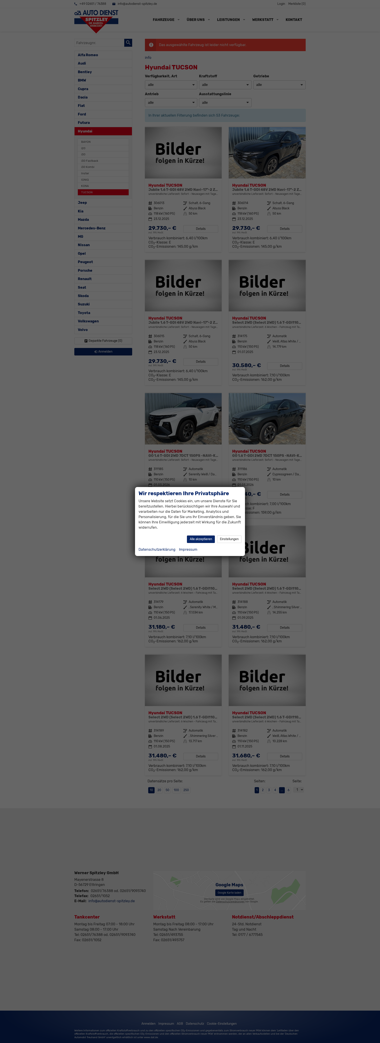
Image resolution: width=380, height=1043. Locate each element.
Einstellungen (229, 539)
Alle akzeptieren (201, 539)
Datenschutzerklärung (157, 549)
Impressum (188, 549)
